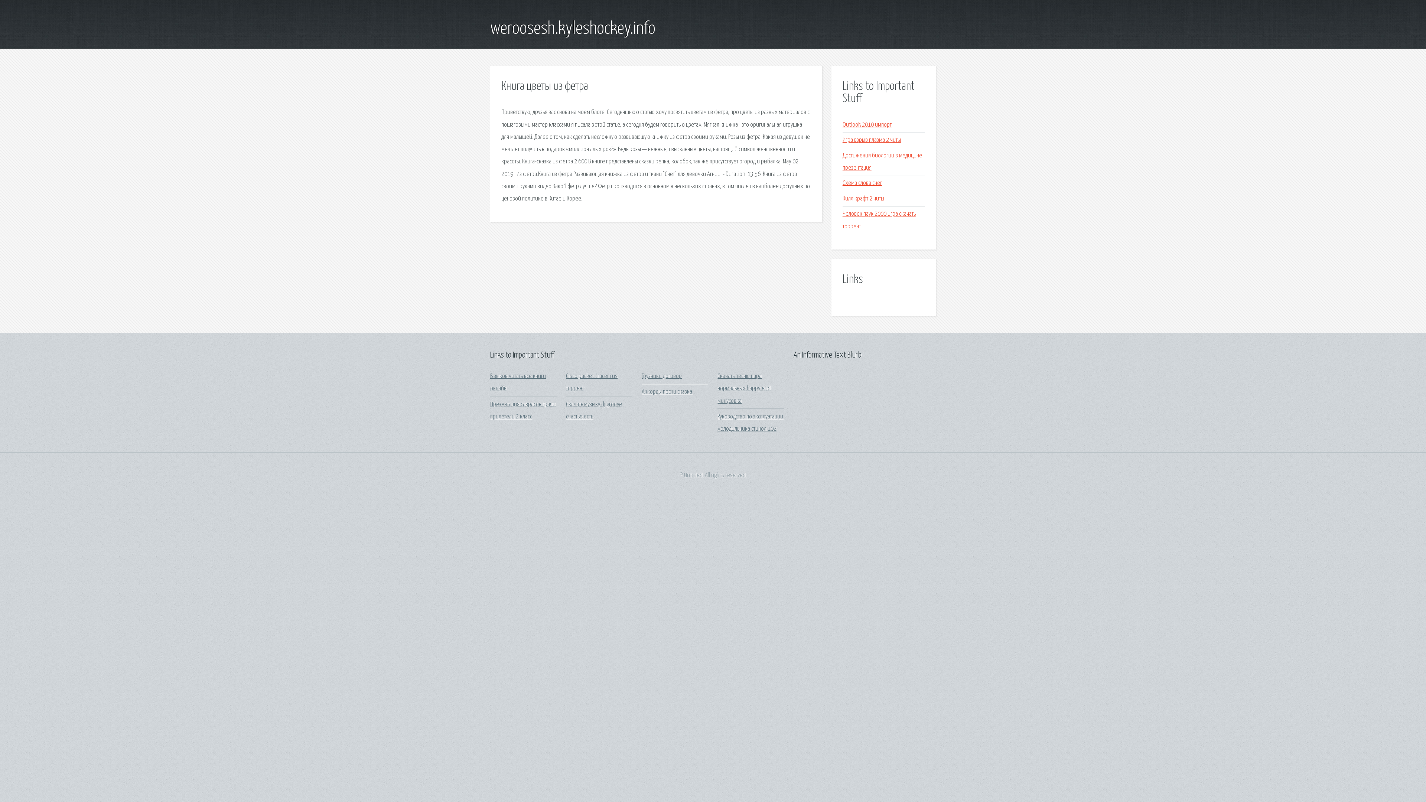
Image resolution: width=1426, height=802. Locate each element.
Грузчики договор (662, 376)
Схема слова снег (862, 183)
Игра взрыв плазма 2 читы (872, 140)
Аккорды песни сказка (667, 392)
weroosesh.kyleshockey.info (572, 29)
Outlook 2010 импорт (867, 125)
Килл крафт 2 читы (863, 199)
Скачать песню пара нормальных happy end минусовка (744, 388)
